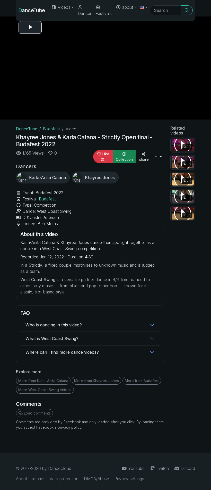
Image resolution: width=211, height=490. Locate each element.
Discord (187, 468)
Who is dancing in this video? (53, 324)
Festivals (103, 13)
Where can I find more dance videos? (62, 352)
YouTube (136, 468)
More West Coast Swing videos (45, 389)
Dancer (84, 13)
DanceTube (31, 10)
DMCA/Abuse (96, 478)
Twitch (162, 468)
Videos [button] (63, 7)
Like (105, 157)
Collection (124, 159)
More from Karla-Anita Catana (43, 380)
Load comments (37, 413)
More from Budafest (142, 380)
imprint (38, 478)
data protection (64, 478)
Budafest (51, 128)
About (21, 478)
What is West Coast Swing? (51, 338)
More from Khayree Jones (96, 380)
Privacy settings (129, 478)
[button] (144, 7)
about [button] (127, 7)
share (144, 159)
